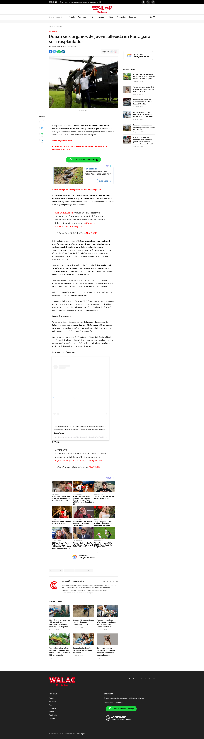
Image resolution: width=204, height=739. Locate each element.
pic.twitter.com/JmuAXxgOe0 (68, 226)
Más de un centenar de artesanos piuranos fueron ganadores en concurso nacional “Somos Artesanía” (143, 141)
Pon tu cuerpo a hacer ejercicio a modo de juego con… (77, 189)
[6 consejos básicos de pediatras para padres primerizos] (83, 639)
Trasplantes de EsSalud (84, 571)
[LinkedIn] (41, 140)
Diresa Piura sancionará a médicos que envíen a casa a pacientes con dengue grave (143, 114)
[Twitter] (41, 128)
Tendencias (121, 17)
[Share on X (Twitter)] (55, 51)
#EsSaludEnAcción (64, 212)
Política (110, 17)
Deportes (132, 17)
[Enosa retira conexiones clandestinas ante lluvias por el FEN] (83, 611)
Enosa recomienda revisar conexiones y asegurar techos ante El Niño (144, 127)
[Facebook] (41, 122)
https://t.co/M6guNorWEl (66, 460)
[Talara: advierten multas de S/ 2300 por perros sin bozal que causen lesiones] (107, 639)
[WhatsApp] (41, 134)
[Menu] (154, 17)
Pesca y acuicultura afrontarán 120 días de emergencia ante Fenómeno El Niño (86, 2)
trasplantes (69, 571)
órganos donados (56, 571)
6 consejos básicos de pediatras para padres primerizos (82, 650)
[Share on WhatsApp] (59, 51)
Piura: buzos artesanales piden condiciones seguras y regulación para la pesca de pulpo (59, 623)
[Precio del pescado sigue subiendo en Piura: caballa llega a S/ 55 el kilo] (127, 102)
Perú (91, 17)
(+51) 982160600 (117, 702)
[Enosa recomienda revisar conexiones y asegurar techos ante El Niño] (127, 127)
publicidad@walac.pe (136, 698)
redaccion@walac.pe (119, 698)
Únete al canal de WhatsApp (85, 159)
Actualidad (82, 17)
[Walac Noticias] (102, 9)
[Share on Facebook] (50, 51)
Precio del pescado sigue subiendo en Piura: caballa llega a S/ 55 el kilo (142, 102)
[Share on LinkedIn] (63, 51)
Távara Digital (80, 734)
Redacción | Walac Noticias (57, 46)
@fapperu (90, 223)
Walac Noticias (80, 437)
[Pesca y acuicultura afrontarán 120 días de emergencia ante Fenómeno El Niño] (107, 611)
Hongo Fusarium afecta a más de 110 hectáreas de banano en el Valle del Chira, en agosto (59, 651)
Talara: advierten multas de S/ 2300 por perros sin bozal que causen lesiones (106, 651)
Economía (100, 17)
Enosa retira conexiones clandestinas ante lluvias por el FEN (83, 622)
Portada (72, 17)
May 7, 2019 (91, 233)
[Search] (151, 17)
